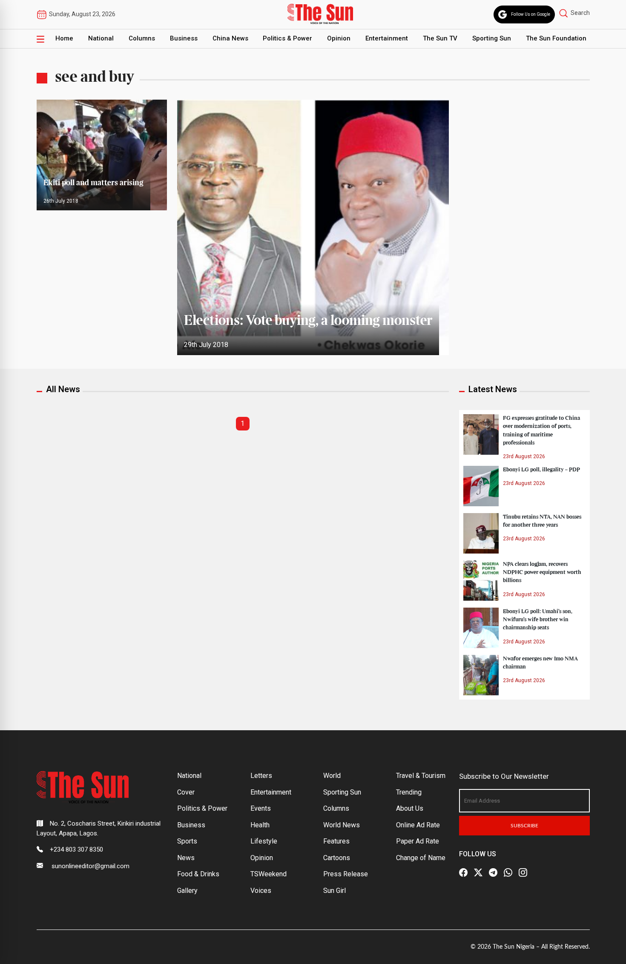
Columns (142, 38)
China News (230, 38)
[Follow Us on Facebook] (463, 872)
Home (64, 38)
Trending (409, 792)
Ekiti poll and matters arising (93, 182)
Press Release (345, 874)
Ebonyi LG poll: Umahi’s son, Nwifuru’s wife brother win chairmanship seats (537, 619)
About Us (409, 808)
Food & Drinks (198, 874)
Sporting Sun (491, 38)
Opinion (338, 38)
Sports (187, 841)
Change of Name (420, 858)
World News (341, 825)
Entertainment (386, 38)
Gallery (187, 891)
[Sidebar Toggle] (40, 39)
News (186, 858)
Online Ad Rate (418, 825)
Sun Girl (334, 891)
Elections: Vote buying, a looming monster (308, 321)
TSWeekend (268, 874)
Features (336, 841)
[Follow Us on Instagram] (523, 872)
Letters (261, 776)
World (332, 776)
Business (184, 38)
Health (260, 825)
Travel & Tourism (420, 776)
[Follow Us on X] (478, 872)
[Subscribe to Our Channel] (493, 872)
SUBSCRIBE (524, 825)
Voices (260, 891)
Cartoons (336, 858)
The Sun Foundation (556, 38)
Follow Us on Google (530, 14)
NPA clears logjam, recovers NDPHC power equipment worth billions (542, 572)
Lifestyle (263, 841)
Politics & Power (287, 38)
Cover (186, 792)
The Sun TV (440, 38)
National (101, 38)
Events (260, 808)
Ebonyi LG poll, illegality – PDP (541, 469)
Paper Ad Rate (417, 841)
